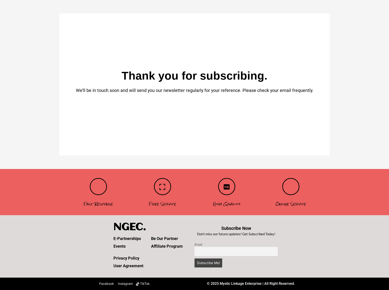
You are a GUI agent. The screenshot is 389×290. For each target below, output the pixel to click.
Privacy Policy (126, 258)
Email (198, 244)
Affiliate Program (167, 246)
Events (119, 246)
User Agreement (128, 265)
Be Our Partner (164, 238)
